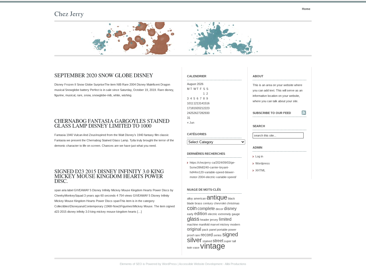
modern (235, 224)
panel (212, 229)
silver (194, 240)
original (194, 229)
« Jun (190, 122)
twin (189, 247)
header (204, 219)
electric (212, 214)
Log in (259, 156)
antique (217, 197)
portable (222, 229)
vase (196, 247)
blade (190, 203)
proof (190, 235)
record (207, 235)
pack (205, 229)
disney (230, 208)
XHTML (260, 170)
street (218, 240)
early (190, 214)
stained (207, 241)
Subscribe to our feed (272, 113)
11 (191, 103)
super (227, 241)
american (200, 198)
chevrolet (220, 203)
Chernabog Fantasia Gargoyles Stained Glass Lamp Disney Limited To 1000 (111, 123)
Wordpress (262, 163)
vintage (212, 245)
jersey (214, 219)
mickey (224, 224)
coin (192, 208)
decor (219, 209)
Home (306, 8)
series (218, 235)
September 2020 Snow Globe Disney (103, 75)
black (231, 198)
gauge (236, 214)
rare (197, 235)
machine (192, 224)
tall (234, 241)
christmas (233, 203)
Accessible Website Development (200, 264)
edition (200, 213)
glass (193, 219)
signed (230, 234)
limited (225, 219)
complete (206, 208)
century (208, 203)
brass (198, 203)
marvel (214, 224)
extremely (224, 214)
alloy (190, 198)
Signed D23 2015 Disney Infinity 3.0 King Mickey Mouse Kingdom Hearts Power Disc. (109, 176)
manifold (204, 224)
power (232, 229)
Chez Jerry (69, 13)
